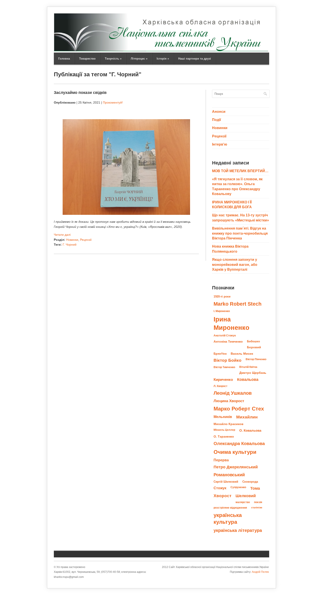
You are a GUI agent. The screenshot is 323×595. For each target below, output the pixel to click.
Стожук (220, 488)
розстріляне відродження (230, 507)
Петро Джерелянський (236, 467)
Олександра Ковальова (239, 443)
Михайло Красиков (228, 424)
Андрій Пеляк (260, 571)
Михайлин (247, 417)
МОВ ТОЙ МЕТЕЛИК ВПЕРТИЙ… (240, 171)
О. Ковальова (250, 430)
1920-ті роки (222, 296)
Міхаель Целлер (224, 430)
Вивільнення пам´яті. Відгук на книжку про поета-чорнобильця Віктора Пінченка (240, 233)
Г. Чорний (69, 244)
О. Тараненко (224, 436)
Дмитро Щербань (252, 372)
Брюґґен (220, 353)
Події (216, 120)
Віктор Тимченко (224, 367)
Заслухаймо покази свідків (80, 92)
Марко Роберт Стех (239, 409)
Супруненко (238, 487)
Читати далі (62, 234)
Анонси (218, 111)
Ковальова (247, 379)
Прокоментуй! (113, 102)
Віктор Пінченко (256, 359)
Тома (255, 488)
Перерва (221, 460)
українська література (238, 530)
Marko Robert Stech (237, 304)
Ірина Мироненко (231, 323)
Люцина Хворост (229, 401)
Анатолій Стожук (225, 335)
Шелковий (246, 495)
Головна (64, 58)
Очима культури (235, 452)
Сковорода (250, 481)
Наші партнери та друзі (194, 58)
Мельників (223, 417)
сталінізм (256, 507)
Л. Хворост (220, 386)
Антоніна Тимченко (228, 341)
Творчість (113, 58)
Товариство (87, 58)
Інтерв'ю (219, 144)
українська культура (228, 518)
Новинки (72, 239)
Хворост (222, 495)
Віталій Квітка (248, 367)
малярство (243, 502)
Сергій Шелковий (226, 481)
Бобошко (253, 341)
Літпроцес (139, 58)
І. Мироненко (222, 311)
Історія (163, 58)
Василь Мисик (242, 353)
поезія (258, 502)
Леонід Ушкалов (233, 393)
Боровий (254, 347)
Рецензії (86, 239)
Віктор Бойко (227, 360)
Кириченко (223, 379)
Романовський (229, 474)
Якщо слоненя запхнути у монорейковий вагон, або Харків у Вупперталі (234, 264)
